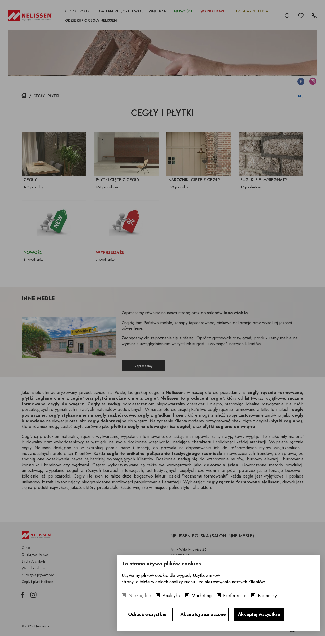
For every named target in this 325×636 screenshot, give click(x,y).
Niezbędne (139, 595)
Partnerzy (267, 595)
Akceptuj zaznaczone (203, 614)
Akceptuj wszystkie (259, 614)
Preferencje (234, 595)
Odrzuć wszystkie (147, 614)
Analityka (171, 595)
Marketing (202, 595)
